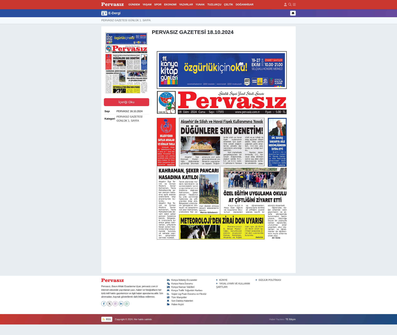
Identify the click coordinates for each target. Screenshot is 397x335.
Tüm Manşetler (179, 297)
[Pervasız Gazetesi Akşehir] (113, 4)
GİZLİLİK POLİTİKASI (270, 280)
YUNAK (200, 4)
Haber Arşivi (177, 304)
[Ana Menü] (294, 5)
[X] (109, 303)
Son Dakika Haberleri (182, 301)
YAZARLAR (186, 4)
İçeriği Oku (126, 102)
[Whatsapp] (126, 303)
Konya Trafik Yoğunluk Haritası (187, 290)
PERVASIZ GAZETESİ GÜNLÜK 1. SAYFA (126, 20)
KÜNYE (223, 280)
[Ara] (290, 5)
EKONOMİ (170, 4)
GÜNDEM (134, 4)
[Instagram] (115, 303)
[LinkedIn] (121, 303)
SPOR (157, 4)
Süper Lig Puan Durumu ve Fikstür (188, 294)
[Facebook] (103, 303)
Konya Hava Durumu (182, 283)
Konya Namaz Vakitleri (182, 287)
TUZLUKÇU (214, 4)
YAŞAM (147, 4)
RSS (108, 319)
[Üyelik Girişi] (285, 5)
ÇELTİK (228, 4)
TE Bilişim (290, 319)
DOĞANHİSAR (244, 4)
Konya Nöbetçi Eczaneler (184, 280)
